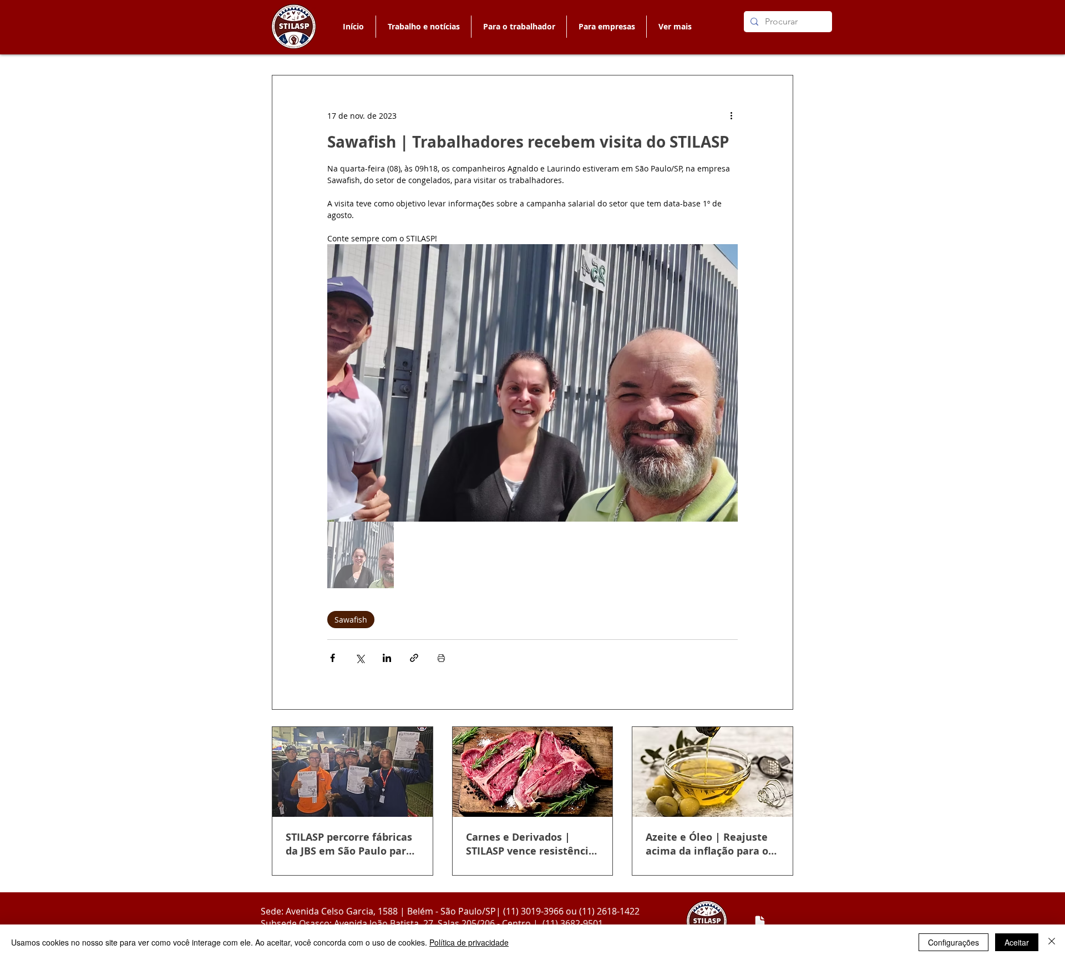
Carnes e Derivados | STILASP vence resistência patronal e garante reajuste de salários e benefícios (530, 844)
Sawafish (350, 619)
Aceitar (1017, 942)
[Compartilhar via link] (414, 658)
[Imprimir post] (441, 658)
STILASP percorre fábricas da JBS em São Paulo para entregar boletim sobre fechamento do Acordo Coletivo (349, 844)
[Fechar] (1051, 942)
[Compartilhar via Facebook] (332, 658)
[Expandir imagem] (532, 383)
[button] (518, 27)
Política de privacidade (469, 942)
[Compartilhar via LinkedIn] (387, 658)
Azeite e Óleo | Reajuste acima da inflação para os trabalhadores (709, 844)
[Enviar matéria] (760, 921)
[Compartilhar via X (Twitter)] (359, 658)
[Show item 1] (360, 555)
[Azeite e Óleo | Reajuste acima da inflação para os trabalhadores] (712, 772)
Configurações (953, 942)
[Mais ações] (731, 115)
